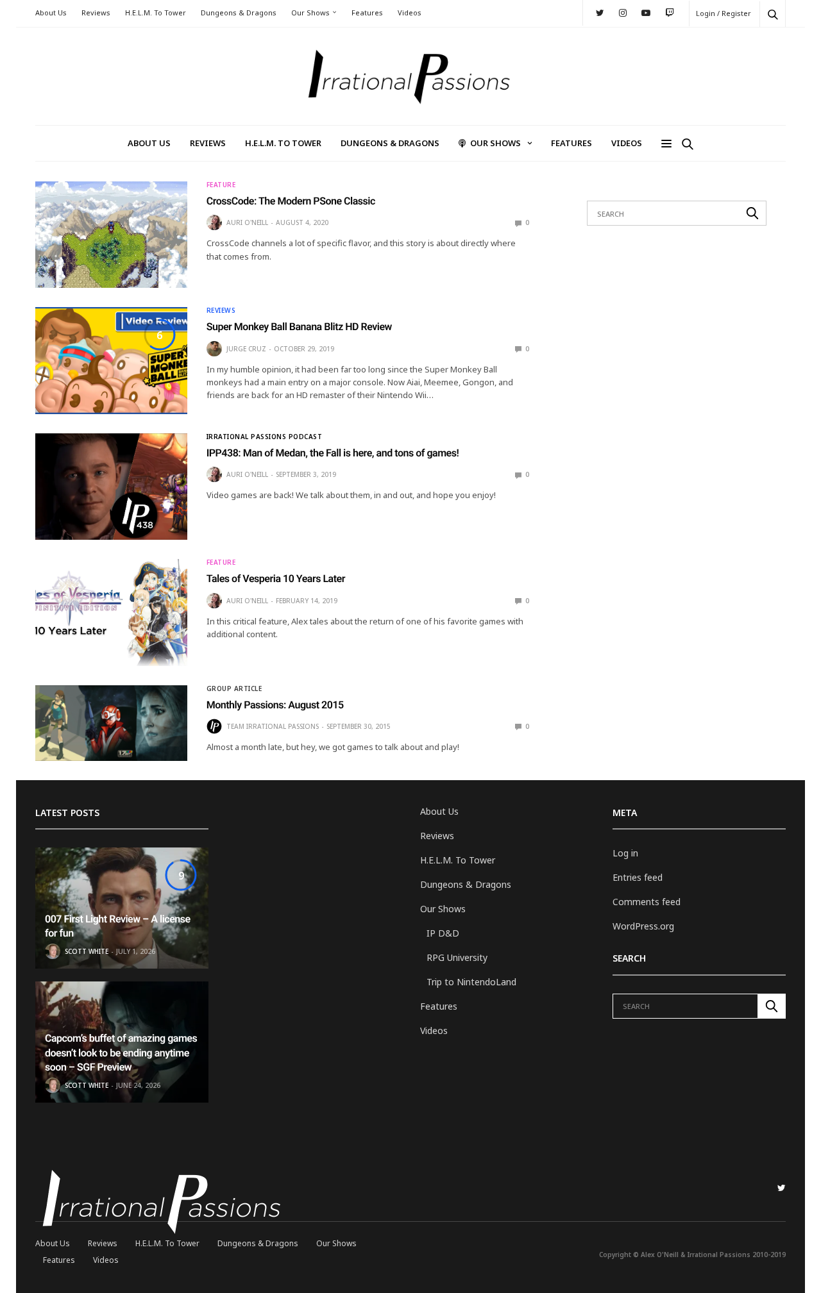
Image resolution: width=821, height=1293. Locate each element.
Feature (221, 184)
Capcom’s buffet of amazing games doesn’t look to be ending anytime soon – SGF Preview (121, 1052)
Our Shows (310, 12)
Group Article (234, 688)
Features (367, 12)
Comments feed (647, 902)
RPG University (457, 957)
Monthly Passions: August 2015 (275, 705)
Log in (625, 853)
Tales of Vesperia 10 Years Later (276, 578)
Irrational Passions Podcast (265, 436)
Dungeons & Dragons (238, 12)
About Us (51, 12)
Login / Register (723, 13)
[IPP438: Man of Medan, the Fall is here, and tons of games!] (111, 486)
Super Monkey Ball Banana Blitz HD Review (299, 327)
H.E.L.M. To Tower (155, 12)
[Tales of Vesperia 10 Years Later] (111, 612)
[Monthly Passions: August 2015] (111, 723)
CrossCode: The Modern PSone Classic (291, 201)
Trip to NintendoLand (471, 982)
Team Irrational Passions (272, 726)
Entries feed (638, 877)
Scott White (86, 951)
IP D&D (443, 933)
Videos (409, 12)
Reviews (95, 12)
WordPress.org (643, 926)
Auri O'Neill (247, 222)
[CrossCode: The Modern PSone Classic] (111, 234)
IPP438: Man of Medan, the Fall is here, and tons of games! (333, 453)
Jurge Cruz (246, 348)
